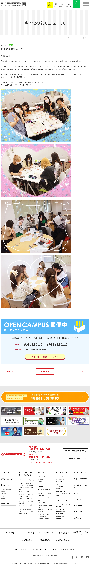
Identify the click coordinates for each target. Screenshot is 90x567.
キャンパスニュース (80, 473)
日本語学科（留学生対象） (25, 509)
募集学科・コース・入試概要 (44, 493)
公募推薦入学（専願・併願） (44, 498)
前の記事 (10, 371)
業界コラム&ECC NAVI (81, 479)
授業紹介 (3, 496)
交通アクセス (78, 518)
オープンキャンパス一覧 (81, 486)
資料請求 (77, 493)
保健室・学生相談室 (60, 491)
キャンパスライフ (61, 473)
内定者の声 (40, 479)
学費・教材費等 (41, 503)
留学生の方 (58, 514)
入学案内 (44, 488)
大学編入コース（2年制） (24, 498)
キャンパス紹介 (59, 477)
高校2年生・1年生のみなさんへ (63, 509)
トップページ (5, 473)
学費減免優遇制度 (42, 516)
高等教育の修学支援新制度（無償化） (74, 452)
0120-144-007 (41, 449)
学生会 (57, 484)
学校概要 (3, 498)
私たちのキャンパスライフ (62, 479)
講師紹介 (58, 482)
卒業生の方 (58, 519)
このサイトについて (19, 549)
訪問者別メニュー (61, 500)
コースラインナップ (25, 474)
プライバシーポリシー (38, 549)
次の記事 (80, 371)
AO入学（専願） (41, 495)
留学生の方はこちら (7, 479)
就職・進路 (41, 473)
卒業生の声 (40, 482)
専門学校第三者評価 (75, 459)
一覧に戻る (45, 371)
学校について (5, 485)
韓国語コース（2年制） (24, 492)
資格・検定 (3, 493)
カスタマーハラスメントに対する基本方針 (64, 549)
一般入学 (40, 500)
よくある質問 (78, 499)
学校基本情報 (78, 512)
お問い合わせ (78, 506)
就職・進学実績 (41, 477)
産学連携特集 (5, 503)
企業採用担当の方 (60, 516)
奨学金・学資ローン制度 (43, 514)
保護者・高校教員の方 (61, 511)
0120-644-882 (41, 457)
